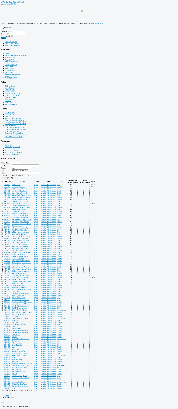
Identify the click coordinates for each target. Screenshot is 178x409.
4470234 (7, 209)
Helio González (17, 359)
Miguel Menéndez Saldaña (20, 240)
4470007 (7, 203)
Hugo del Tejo (16, 369)
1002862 (7, 337)
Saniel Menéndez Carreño (20, 333)
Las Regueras (61, 310)
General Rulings (10, 97)
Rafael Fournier (17, 345)
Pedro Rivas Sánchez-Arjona (21, 236)
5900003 (7, 257)
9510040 (7, 287)
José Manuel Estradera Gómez (21, 289)
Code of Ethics (10, 86)
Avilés (59, 367)
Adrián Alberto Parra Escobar (21, 189)
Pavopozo (15, 316)
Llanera (59, 222)
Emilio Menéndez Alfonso (20, 339)
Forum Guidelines (11, 65)
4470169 (7, 195)
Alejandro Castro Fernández (21, 246)
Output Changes (10, 91)
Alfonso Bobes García (19, 355)
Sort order (4, 175)
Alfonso (14, 374)
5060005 (7, 347)
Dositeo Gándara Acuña (19, 384)
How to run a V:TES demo (14, 137)
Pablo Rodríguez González (20, 222)
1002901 (7, 363)
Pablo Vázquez (17, 343)
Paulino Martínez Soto (19, 265)
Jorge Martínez (16, 349)
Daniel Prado (16, 341)
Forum (7, 63)
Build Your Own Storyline (17, 129)
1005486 (7, 238)
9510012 (7, 226)
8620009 (7, 324)
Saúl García (15, 322)
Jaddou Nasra (16, 185)
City (2, 173)
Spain (36, 185)
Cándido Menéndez (18, 259)
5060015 (7, 333)
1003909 (7, 359)
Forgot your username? (12, 43)
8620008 (7, 236)
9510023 (7, 306)
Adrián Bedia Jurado (18, 209)
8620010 (7, 265)
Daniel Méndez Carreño (19, 203)
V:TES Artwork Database (13, 152)
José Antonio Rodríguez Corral (22, 312)
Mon (13, 388)
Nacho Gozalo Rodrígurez (20, 271)
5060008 (7, 285)
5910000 (7, 369)
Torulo (14, 326)
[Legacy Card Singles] (8, 4)
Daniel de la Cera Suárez (20, 218)
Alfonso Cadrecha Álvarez (20, 267)
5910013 (7, 372)
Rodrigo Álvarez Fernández (21, 252)
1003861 (7, 252)
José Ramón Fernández (19, 380)
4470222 (7, 189)
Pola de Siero (61, 365)
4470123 (7, 205)
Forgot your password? (12, 45)
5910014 (7, 259)
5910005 (7, 380)
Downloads (8, 145)
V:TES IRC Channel (12, 150)
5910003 (7, 322)
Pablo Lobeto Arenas (18, 242)
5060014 (7, 367)
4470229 (7, 224)
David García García (18, 285)
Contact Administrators (12, 74)
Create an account (11, 42)
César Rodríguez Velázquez (21, 275)
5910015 (7, 199)
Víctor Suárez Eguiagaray (20, 238)
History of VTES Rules (12, 93)
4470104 (7, 230)
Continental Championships (14, 133)
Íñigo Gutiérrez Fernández (20, 300)
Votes (7, 76)
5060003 (7, 316)
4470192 (7, 300)
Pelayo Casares (17, 328)
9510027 (7, 207)
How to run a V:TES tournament (15, 135)
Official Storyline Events (17, 127)
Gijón (58, 189)
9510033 (7, 222)
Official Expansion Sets (12, 147)
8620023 (7, 254)
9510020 (7, 304)
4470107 (7, 294)
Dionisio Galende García (20, 386)
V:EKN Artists (10, 149)
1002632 (7, 378)
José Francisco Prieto (18, 372)
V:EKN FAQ (9, 59)
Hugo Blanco (16, 361)
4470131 (7, 279)
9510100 (7, 187)
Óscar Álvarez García (19, 314)
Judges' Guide (9, 88)
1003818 (7, 215)
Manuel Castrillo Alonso (20, 213)
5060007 (7, 339)
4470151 (7, 232)
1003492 (7, 357)
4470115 (7, 240)
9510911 (7, 193)
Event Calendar (10, 113)
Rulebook (8, 101)
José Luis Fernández (18, 382)
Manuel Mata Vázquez (19, 287)
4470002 (7, 343)
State (2, 170)
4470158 (7, 283)
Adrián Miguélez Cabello (20, 257)
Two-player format (11, 78)
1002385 (7, 341)
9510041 (7, 298)
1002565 (7, 320)
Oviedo (59, 187)
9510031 (7, 191)
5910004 (7, 211)
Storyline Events (10, 126)
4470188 (7, 269)
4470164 (7, 271)
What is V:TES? (10, 57)
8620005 (7, 275)
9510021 (7, 197)
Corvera (59, 259)
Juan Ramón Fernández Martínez (22, 363)
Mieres (59, 215)
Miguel (14, 357)
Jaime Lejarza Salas (18, 296)
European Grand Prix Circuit (14, 120)
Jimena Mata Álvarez (18, 298)
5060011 (7, 355)
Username (4, 32)
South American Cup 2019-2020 (15, 124)
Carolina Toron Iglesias (19, 376)
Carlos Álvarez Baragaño (20, 215)
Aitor (13, 347)
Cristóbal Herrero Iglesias (20, 201)
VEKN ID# (5, 163)
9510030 (7, 273)
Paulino (14, 337)
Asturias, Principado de (48, 185)
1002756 (7, 302)
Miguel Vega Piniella (18, 187)
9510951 (7, 267)
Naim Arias (15, 291)
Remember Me (6, 36)
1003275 (7, 384)
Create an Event (10, 114)
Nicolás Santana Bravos (19, 273)
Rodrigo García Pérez (19, 351)
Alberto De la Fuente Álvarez (21, 195)
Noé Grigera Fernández (19, 191)
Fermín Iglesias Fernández (20, 318)
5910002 (7, 213)
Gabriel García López (19, 279)
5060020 (7, 376)
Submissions (9, 72)
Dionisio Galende (17, 226)
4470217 (7, 291)
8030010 (7, 328)
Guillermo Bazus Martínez (20, 294)
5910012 (7, 312)
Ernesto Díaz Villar (18, 211)
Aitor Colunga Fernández (20, 193)
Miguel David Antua (18, 254)
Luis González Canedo (19, 244)
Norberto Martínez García (20, 365)
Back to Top (5, 403)
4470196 (7, 234)
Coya (58, 185)
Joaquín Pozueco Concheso (21, 207)
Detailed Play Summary (12, 95)
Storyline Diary (14, 131)
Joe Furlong (15, 320)
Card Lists (8, 103)
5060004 (7, 388)
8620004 (7, 263)
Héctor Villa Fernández (19, 310)
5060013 (7, 365)
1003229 (7, 335)
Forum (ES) (9, 66)
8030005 (7, 185)
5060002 (7, 374)
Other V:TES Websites (12, 154)
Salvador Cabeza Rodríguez (21, 228)
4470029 (7, 220)
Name (3, 165)
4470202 (7, 248)
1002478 (7, 345)
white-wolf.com (99, 23)
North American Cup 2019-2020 (15, 122)
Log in (3, 38)
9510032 (7, 261)
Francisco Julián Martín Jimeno (22, 281)
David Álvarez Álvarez (19, 308)
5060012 (7, 318)
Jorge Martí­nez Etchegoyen (20, 277)
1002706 (7, 361)
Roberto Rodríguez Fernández (21, 263)
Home (7, 54)
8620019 (7, 349)
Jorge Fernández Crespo (19, 353)
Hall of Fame (9, 116)
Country (3, 168)
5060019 (7, 386)
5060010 (7, 382)
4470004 (7, 244)
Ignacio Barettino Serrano (20, 199)
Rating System (9, 68)
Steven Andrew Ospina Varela (21, 224)
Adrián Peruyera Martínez (20, 232)
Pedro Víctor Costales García (21, 269)
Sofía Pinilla (16, 335)
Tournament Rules (11, 104)
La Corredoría (61, 318)
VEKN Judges (10, 90)
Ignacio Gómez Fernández (20, 306)
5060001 (7, 326)
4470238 (7, 201)
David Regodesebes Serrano (21, 205)
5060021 (7, 330)
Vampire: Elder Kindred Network (16, 55)
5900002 (7, 246)
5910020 (7, 296)
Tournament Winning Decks (14, 118)
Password (4, 34)
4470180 (7, 289)
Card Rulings (9, 99)
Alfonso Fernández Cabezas (21, 261)
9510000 (7, 353)
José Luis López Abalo (19, 367)
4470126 (7, 308)
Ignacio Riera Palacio (19, 324)
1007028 (7, 351)
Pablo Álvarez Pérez (18, 250)
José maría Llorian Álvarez (20, 304)
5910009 (7, 277)
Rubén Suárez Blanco (19, 234)
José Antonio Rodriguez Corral (22, 220)
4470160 (7, 242)
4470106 (7, 281)
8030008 (7, 314)
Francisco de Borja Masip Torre (22, 302)
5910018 (7, 310)
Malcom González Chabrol (20, 248)
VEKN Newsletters (11, 61)
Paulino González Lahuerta (20, 378)
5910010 (7, 250)
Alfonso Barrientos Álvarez (21, 197)
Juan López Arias (17, 283)
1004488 (7, 228)
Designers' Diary (10, 70)
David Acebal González (19, 230)
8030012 (7, 218)
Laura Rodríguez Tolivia (20, 330)
